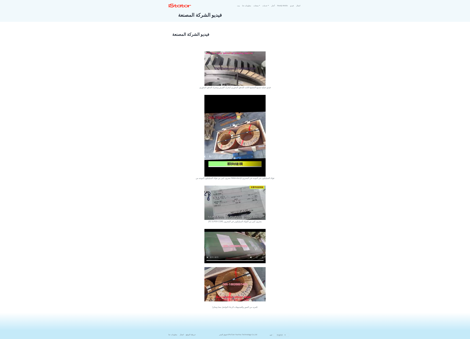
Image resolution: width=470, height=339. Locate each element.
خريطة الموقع (191, 334)
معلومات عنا (246, 5)
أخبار (273, 5)
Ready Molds (282, 5)
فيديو (292, 5)
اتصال (298, 5)
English (280, 335)
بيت (239, 5)
